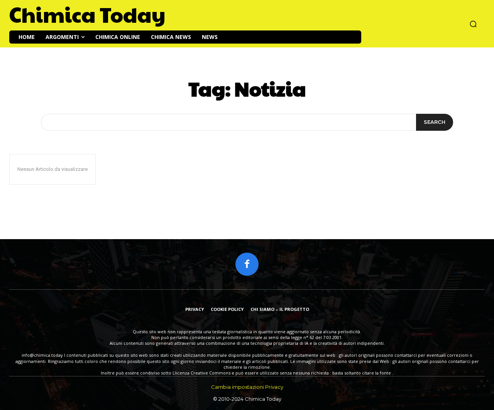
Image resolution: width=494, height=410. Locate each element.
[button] (473, 24)
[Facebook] (247, 264)
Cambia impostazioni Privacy (247, 387)
